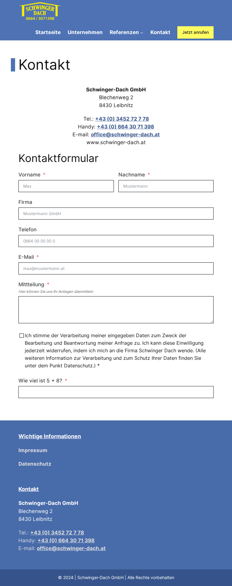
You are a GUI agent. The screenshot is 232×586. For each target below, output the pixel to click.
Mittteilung (31, 284)
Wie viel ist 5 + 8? (40, 381)
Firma (25, 202)
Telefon (27, 229)
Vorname (29, 175)
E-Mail (26, 257)
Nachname (131, 175)
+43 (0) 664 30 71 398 (125, 127)
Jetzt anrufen (195, 32)
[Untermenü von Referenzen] (141, 32)
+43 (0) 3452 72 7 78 (122, 119)
